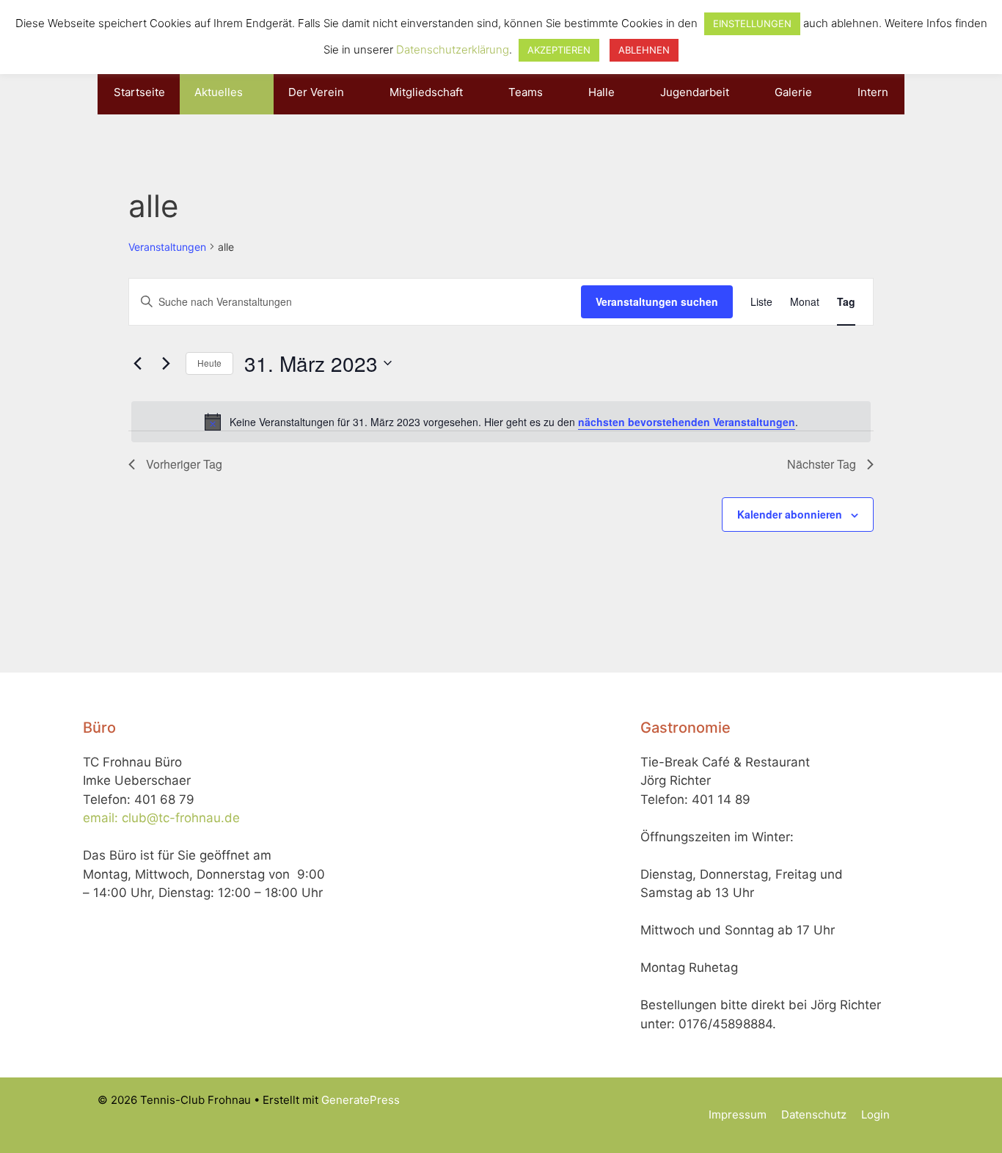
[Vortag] (137, 363)
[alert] (501, 421)
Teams (525, 92)
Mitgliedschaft (426, 92)
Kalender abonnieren (789, 514)
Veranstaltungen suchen (657, 301)
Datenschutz (813, 1114)
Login (875, 1114)
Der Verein (316, 92)
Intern (872, 92)
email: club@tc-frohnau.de (161, 817)
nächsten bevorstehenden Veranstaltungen (686, 421)
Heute (209, 362)
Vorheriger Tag (184, 463)
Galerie (793, 92)
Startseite (139, 92)
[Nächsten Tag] (166, 363)
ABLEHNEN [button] (644, 50)
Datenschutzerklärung (452, 49)
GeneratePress (360, 1100)
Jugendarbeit (694, 92)
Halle (601, 92)
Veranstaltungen (167, 247)
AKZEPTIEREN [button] (558, 50)
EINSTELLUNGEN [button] (752, 23)
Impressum (738, 1114)
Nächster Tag (821, 463)
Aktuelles (218, 92)
